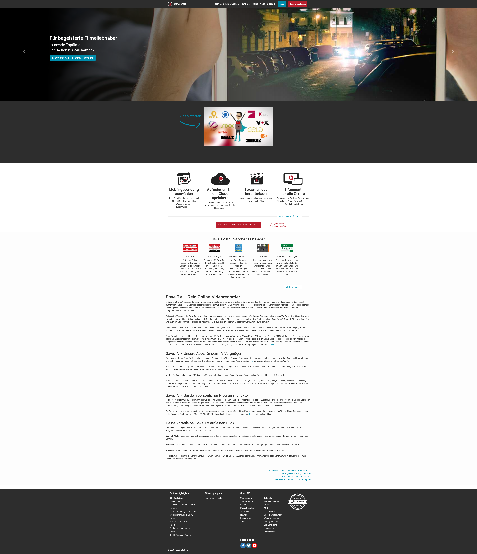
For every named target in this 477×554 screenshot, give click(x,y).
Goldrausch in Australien (180, 528)
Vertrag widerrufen (272, 521)
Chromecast (269, 532)
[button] (24, 51)
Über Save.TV (246, 498)
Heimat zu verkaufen (214, 498)
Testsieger (244, 511)
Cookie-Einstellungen (273, 515)
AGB (266, 508)
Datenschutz (269, 511)
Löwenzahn (175, 501)
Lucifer (173, 518)
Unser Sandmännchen (179, 521)
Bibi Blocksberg (176, 498)
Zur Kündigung (270, 525)
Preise (255, 4)
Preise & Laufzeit (247, 508)
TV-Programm (246, 501)
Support (271, 4)
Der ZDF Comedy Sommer (181, 535)
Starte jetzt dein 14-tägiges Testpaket (72, 57)
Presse (267, 504)
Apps (262, 4)
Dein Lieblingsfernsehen (226, 4)
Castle (172, 532)
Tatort (172, 525)
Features (245, 4)
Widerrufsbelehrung (272, 518)
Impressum (269, 528)
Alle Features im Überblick (289, 216)
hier (272, 344)
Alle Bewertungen (293, 287)
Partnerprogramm (271, 501)
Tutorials (268, 498)
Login (281, 4)
